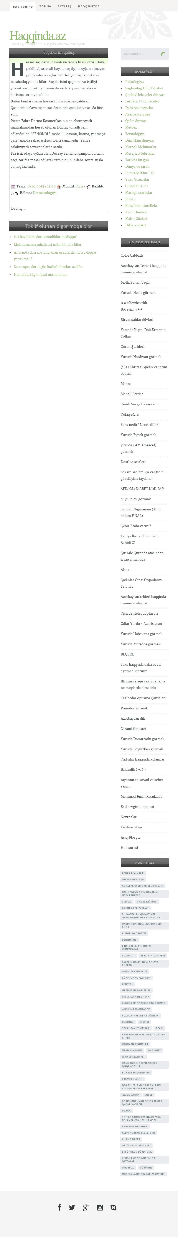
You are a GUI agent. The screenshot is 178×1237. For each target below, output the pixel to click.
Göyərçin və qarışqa (136, 977)
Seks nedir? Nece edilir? (139, 425)
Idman (130, 199)
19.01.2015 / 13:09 (41, 186)
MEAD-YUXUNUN (132, 1050)
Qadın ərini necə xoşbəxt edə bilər (142, 925)
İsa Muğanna (130, 1094)
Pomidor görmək (134, 708)
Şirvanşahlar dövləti (137, 320)
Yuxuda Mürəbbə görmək (140, 644)
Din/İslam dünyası (139, 141)
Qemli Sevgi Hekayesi (138, 404)
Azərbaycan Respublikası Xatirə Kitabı (143, 1036)
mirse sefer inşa (133, 879)
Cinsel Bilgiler (136, 186)
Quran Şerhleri (132, 347)
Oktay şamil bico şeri (136, 1145)
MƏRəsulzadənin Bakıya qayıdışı (143, 1173)
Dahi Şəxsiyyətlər (139, 108)
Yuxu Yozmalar (137, 180)
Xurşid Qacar (131, 1139)
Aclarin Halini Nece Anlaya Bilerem (140, 963)
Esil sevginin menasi (137, 807)
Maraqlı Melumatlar (141, 147)
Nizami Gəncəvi (133, 729)
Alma (125, 570)
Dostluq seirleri (133, 462)
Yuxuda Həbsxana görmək (141, 634)
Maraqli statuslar (138, 193)
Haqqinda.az (37, 34)
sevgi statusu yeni (153, 955)
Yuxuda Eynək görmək (138, 435)
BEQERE (127, 654)
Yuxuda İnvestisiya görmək (140, 1015)
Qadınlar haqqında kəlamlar (143, 759)
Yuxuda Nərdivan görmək (141, 357)
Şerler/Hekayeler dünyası (145, 95)
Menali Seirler (132, 394)
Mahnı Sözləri (136, 219)
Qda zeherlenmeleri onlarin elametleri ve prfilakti (141, 1087)
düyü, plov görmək (136, 499)
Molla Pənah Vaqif (135, 283)
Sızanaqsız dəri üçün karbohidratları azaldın (48, 267)
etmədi (144, 1021)
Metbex (131, 127)
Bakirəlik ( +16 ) (133, 770)
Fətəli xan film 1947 (135, 996)
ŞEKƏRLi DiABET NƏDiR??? (142, 489)
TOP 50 (45, 6)
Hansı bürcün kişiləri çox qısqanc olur (139, 1064)
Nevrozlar (129, 817)
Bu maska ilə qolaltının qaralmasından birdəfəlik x (141, 916)
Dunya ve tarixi (137, 167)
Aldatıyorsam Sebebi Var (138, 1132)
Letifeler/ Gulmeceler (142, 101)
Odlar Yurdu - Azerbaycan (141, 624)
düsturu (128, 1021)
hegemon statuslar (135, 1044)
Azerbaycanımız (137, 114)
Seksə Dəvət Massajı (136, 1028)
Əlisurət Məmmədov (136, 1009)
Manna (126, 384)
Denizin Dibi (129, 939)
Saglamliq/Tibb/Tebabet (144, 88)
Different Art (135, 225)
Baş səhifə (23, 6)
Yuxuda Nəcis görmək (138, 293)
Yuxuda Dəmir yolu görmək (142, 739)
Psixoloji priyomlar (135, 907)
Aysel (149, 1094)
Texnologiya (135, 134)
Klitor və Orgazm (134, 933)
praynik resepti (132, 1078)
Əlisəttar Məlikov (134, 971)
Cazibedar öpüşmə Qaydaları (143, 698)
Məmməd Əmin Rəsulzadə (141, 797)
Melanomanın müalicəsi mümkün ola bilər (47, 245)
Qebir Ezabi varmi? (136, 526)
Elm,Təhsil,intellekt (141, 206)
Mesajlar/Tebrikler (140, 154)
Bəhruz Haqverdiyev (136, 1072)
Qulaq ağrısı (130, 415)
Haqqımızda (89, 6)
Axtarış (65, 6)
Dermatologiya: (45, 193)
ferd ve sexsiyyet (133, 1056)
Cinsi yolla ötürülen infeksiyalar (136, 947)
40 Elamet (154, 1050)
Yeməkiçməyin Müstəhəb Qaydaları (138, 1160)
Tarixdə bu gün (137, 160)
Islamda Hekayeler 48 (136, 990)
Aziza (80, 186)
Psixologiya (134, 82)
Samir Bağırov (147, 901)
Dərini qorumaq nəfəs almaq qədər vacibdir (142, 1103)
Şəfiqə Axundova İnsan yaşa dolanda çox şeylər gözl (141, 1118)
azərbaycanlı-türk (134, 1126)
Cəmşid (126, 901)
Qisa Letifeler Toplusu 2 (139, 614)
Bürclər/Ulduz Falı (139, 173)
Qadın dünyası (136, 121)
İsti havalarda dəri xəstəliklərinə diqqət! (45, 237)
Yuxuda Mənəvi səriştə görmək (143, 1003)
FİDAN (159, 1028)
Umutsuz (128, 1167)
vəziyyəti (128, 955)
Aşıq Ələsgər (131, 838)
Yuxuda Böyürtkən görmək (142, 749)
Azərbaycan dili (133, 719)
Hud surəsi (129, 848)
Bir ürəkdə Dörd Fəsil (137, 1151)
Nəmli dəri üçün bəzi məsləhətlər (40, 275)
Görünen (146, 1167)
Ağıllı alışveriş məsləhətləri (142, 885)
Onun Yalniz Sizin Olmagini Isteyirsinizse (140, 894)
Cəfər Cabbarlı (132, 256)
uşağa (126, 1110)
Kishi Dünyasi (136, 212)
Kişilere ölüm (131, 827)
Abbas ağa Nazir (133, 873)
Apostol (127, 984)
